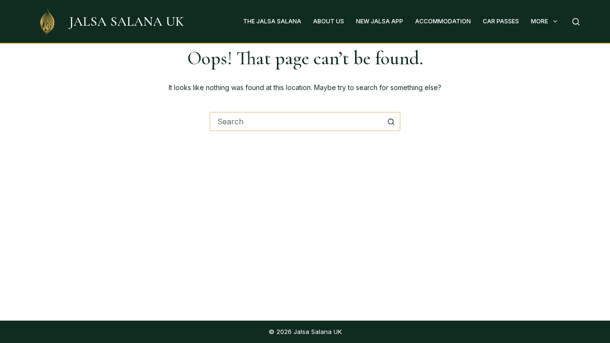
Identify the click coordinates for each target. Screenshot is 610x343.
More (539, 21)
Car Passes (501, 21)
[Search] (576, 21)
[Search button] (391, 121)
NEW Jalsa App (379, 21)
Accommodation (443, 21)
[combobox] (296, 121)
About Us (328, 21)
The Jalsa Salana (272, 21)
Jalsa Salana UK (126, 21)
